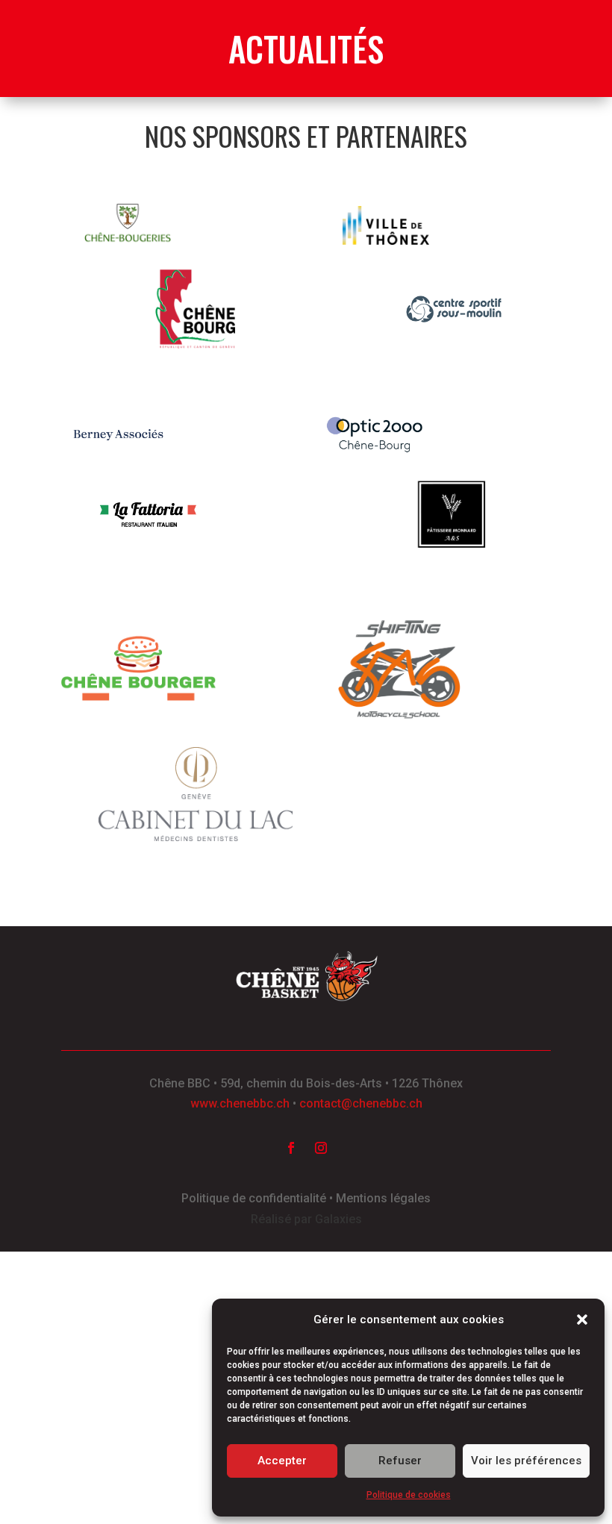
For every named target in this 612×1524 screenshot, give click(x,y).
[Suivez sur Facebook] (291, 1148)
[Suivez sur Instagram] (321, 1148)
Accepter (282, 1460)
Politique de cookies (408, 1495)
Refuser (400, 1460)
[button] (582, 1319)
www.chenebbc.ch (240, 1103)
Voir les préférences (526, 1460)
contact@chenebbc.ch (360, 1103)
